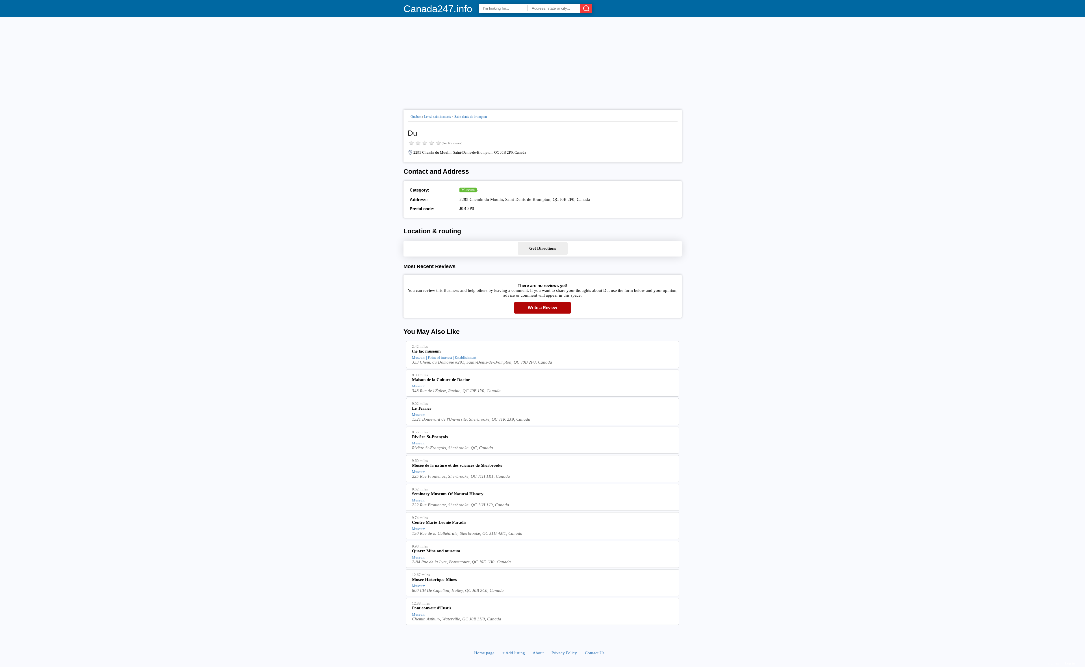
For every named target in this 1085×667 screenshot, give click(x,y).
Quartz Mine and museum (436, 551)
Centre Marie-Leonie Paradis (439, 522)
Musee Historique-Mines (434, 579)
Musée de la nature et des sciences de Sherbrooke (457, 465)
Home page (484, 653)
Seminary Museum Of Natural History (447, 494)
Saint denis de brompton (470, 117)
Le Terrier (421, 408)
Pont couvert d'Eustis (431, 608)
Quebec (416, 117)
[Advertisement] (542, 61)
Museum (468, 190)
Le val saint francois (437, 117)
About (538, 653)
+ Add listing (513, 653)
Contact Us (594, 653)
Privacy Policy (564, 653)
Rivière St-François (430, 436)
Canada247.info (437, 8)
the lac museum (426, 351)
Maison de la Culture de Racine (441, 379)
